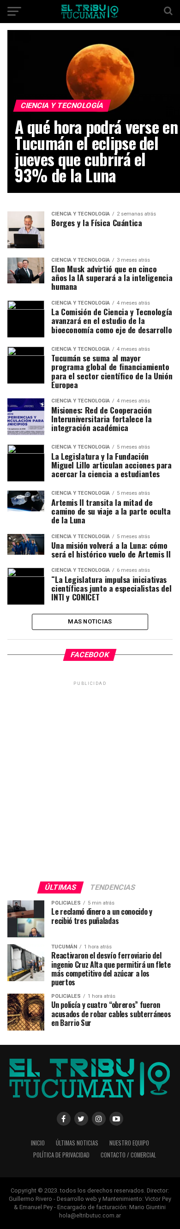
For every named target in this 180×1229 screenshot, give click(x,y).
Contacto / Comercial (128, 1155)
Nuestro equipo (129, 1143)
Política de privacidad (61, 1155)
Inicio (38, 1143)
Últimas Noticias (77, 1143)
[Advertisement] (90, 778)
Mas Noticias (90, 621)
